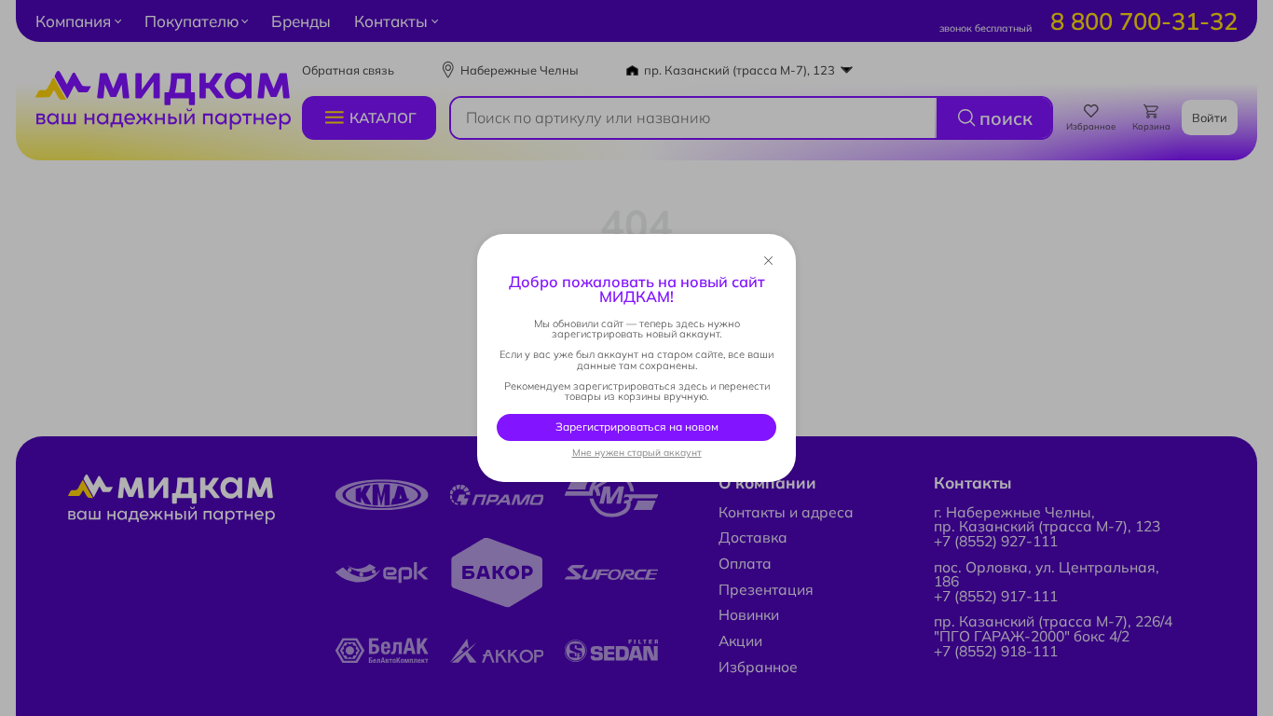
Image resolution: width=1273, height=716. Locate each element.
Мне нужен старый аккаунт (637, 453)
